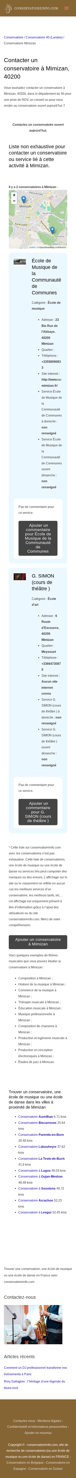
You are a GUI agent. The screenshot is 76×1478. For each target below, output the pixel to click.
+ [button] (14, 195)
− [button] (14, 200)
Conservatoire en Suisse (45, 1468)
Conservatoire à (34, 1170)
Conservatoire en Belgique (24, 1462)
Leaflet (32, 247)
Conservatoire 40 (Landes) (44, 37)
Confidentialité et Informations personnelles (37, 1426)
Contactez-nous (24, 1421)
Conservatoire (13, 37)
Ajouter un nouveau (38, 1432)
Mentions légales (49, 1421)
